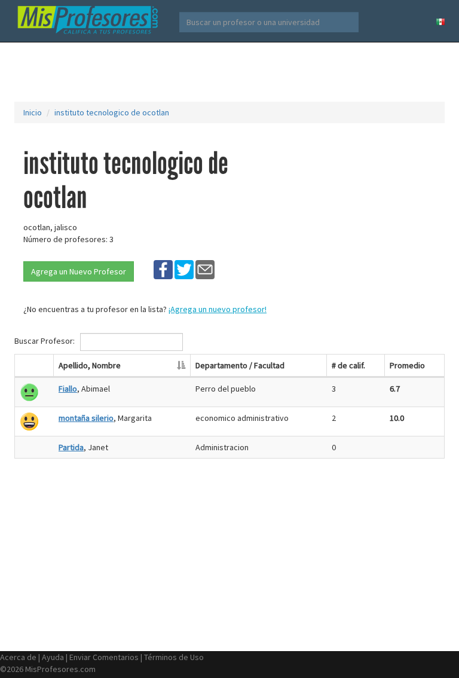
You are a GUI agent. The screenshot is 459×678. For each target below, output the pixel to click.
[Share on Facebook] (163, 269)
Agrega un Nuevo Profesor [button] (78, 271)
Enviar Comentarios (104, 657)
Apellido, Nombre (90, 365)
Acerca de (18, 657)
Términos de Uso (174, 657)
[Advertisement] (231, 72)
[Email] (205, 269)
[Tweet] (184, 269)
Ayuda (53, 657)
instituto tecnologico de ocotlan (111, 112)
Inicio (32, 112)
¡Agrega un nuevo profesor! (218, 309)
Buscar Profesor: (45, 341)
